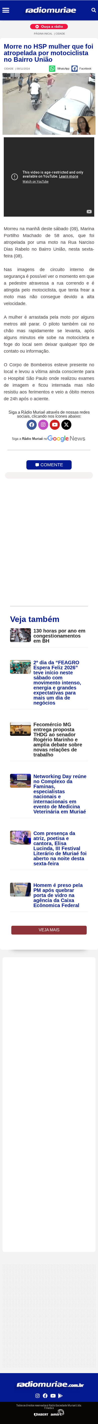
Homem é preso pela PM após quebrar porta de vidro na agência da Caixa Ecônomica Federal (58, 895)
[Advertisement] (49, 1006)
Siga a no (29, 439)
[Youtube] (55, 425)
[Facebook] (32, 425)
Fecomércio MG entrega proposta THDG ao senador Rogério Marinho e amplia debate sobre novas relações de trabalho (57, 739)
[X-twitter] (66, 425)
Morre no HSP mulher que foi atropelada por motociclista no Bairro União (48, 53)
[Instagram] (43, 425)
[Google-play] (60, 1395)
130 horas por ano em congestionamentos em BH (59, 636)
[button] (5, 10)
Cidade (60, 33)
